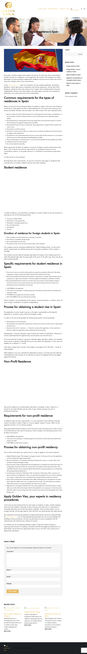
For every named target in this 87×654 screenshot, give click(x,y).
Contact (62, 9)
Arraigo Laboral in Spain (32, 612)
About (45, 9)
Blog (68, 9)
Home (40, 9)
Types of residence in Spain (73, 74)
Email (9, 576)
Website (9, 583)
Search (67, 50)
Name (9, 570)
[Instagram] (81, 9)
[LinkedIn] (84, 9)
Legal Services (52, 9)
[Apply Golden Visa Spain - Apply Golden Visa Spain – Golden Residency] (8, 8)
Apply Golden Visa (14, 85)
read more (7, 631)
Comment (10, 551)
